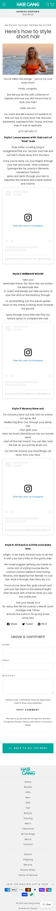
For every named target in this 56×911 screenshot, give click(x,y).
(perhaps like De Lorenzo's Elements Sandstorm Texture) (28, 170)
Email (6, 660)
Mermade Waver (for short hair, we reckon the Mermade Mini (28, 285)
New (28, 797)
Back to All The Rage (30, 748)
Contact (28, 844)
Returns (28, 864)
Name (6, 644)
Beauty (28, 813)
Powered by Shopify (28, 908)
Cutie (10, 291)
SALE (28, 802)
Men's (28, 823)
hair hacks (23, 25)
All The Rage (28, 833)
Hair (28, 807)
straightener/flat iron (15, 151)
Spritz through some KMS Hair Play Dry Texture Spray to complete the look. (28, 316)
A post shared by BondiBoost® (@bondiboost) (28, 393)
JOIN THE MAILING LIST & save (27, 884)
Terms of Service (43, 721)
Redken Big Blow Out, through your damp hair (28, 424)
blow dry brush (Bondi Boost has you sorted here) (28, 435)
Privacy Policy (22, 721)
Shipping (28, 859)
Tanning (28, 818)
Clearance (28, 828)
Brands (28, 786)
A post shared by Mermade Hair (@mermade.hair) (30, 258)
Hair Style (33, 25)
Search (28, 854)
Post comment (28, 709)
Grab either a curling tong (26, 147)
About (28, 839)
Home (28, 781)
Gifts (28, 792)
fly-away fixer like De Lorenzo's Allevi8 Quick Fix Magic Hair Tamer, (28, 608)
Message (9, 675)
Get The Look (11, 25)
